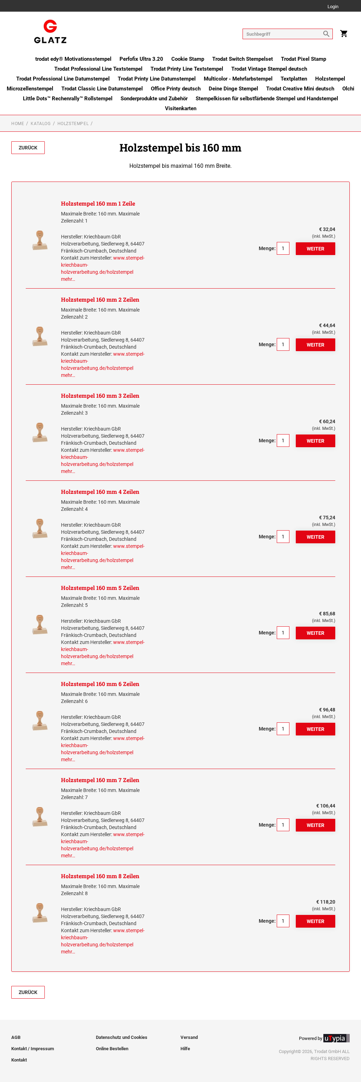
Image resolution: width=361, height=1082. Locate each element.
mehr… (68, 279)
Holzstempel (330, 79)
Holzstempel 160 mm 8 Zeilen (100, 876)
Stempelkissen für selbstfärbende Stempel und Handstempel (267, 98)
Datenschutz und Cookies (121, 1037)
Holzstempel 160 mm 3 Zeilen (100, 395)
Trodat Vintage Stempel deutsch (269, 69)
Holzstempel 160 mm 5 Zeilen (100, 587)
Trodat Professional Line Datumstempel (63, 79)
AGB (15, 1037)
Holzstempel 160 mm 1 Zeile (98, 203)
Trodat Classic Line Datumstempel (102, 88)
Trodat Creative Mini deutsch (300, 88)
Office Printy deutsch (176, 88)
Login (333, 7)
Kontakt (19, 1060)
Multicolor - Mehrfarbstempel (238, 79)
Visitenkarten (180, 108)
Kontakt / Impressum (32, 1048)
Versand (189, 1037)
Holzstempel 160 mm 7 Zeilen (100, 780)
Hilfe (185, 1048)
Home (17, 123)
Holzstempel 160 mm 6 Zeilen (100, 683)
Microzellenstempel (30, 88)
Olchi (348, 88)
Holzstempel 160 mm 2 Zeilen (100, 299)
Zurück (28, 147)
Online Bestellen (112, 1048)
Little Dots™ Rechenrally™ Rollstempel (67, 98)
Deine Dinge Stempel (233, 88)
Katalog (40, 123)
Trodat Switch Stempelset (242, 59)
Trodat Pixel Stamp (303, 59)
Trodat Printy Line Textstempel (187, 69)
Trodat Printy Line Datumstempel (157, 79)
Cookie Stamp (187, 59)
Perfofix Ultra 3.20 (141, 59)
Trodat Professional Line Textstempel (98, 69)
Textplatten (294, 79)
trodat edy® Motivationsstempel (73, 59)
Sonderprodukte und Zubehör (154, 98)
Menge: (267, 248)
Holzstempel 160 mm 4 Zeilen (100, 491)
